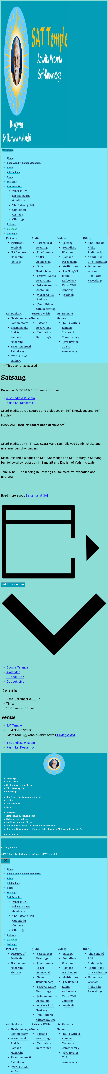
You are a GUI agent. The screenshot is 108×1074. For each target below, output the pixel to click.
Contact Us (12, 834)
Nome (10, 177)
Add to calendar (13, 585)
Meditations (70, 266)
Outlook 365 (15, 677)
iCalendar (13, 672)
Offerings (18, 219)
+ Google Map (65, 735)
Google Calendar (18, 668)
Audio (36, 238)
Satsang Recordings (17, 819)
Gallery (11, 233)
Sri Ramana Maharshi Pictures (18, 256)
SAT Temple (13, 186)
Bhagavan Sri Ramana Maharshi (24, 163)
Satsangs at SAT (37, 496)
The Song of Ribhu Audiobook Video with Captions (70, 280)
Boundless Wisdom (20, 398)
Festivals (68, 294)
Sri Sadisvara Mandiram (19, 785)
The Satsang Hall (23, 205)
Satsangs (12, 181)
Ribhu (10, 167)
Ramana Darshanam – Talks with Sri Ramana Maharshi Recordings (44, 829)
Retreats (11, 224)
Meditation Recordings (19, 822)
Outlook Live (15, 682)
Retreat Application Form (20, 815)
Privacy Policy (9, 847)
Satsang (68, 243)
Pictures (11, 238)
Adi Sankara (13, 172)
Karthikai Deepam (20, 403)
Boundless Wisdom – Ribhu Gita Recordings (30, 825)
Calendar (12, 229)
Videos (61, 238)
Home (10, 158)
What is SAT (20, 191)
